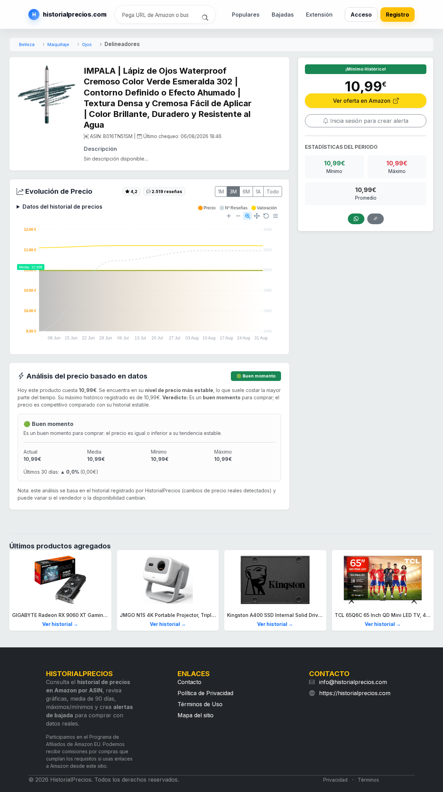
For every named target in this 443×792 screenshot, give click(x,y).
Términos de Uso (200, 704)
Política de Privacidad (205, 693)
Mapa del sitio (196, 715)
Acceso (361, 14)
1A (258, 191)
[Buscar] (206, 17)
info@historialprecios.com (353, 682)
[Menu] (275, 216)
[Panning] (256, 216)
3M (233, 191)
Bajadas (283, 14)
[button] (207, 208)
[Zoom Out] (238, 216)
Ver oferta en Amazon (362, 100)
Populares (246, 14)
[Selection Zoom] (247, 216)
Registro (397, 14)
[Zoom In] (228, 216)
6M (246, 191)
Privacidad (335, 780)
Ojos (87, 44)
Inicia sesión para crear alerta (368, 120)
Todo (272, 191)
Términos (368, 780)
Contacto (189, 682)
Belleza (27, 44)
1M (221, 191)
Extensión (319, 14)
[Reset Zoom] (266, 216)
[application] (149, 276)
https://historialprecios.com (354, 693)
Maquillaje (58, 44)
